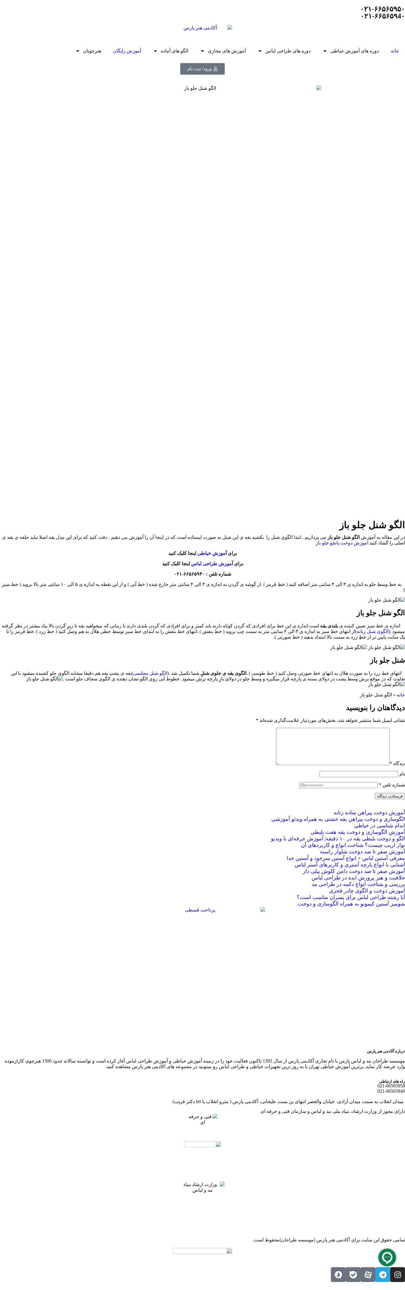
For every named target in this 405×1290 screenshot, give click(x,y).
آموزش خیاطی (212, 553)
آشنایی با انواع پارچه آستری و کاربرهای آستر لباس (350, 865)
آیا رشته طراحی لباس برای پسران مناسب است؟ (351, 897)
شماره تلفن (392, 784)
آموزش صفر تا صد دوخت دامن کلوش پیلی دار (354, 871)
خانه (395, 50)
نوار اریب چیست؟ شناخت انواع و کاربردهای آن (353, 845)
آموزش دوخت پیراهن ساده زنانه (369, 812)
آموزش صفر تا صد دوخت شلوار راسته (362, 852)
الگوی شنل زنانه (372, 631)
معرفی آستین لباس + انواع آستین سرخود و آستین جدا (346, 858)
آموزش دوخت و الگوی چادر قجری (367, 891)
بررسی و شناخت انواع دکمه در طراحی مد (358, 884)
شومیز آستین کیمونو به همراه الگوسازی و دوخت (351, 904)
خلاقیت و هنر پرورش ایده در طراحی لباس (358, 878)
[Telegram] (382, 1274)
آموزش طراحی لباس (212, 563)
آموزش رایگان (127, 50)
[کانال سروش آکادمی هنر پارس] (338, 1274)
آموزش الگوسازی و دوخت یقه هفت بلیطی (357, 832)
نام (402, 773)
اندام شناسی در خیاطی (379, 826)
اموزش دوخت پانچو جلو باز (342, 542)
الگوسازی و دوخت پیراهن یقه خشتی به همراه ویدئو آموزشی (338, 819)
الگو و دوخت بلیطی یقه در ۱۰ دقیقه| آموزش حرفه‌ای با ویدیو (338, 839)
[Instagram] (397, 1274)
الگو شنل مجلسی (150, 673)
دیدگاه (397, 763)
